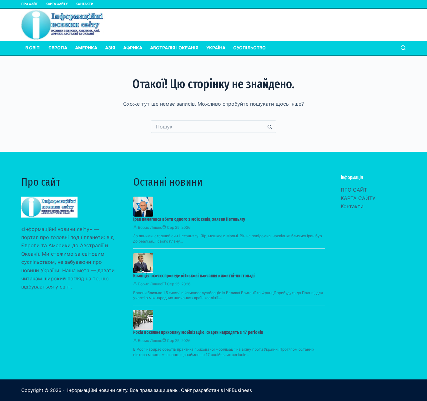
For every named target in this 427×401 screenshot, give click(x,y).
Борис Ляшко (150, 227)
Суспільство (249, 47)
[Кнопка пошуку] (270, 126)
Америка (86, 47)
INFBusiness (238, 390)
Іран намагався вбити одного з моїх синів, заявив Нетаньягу (189, 219)
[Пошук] (403, 47)
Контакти (84, 4)
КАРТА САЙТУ (57, 4)
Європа (57, 47)
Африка (132, 47)
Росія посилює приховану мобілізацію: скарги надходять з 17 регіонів (198, 332)
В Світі (33, 47)
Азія (110, 47)
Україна (215, 47)
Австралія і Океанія (174, 47)
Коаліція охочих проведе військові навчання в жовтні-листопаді (194, 275)
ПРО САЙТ (29, 4)
